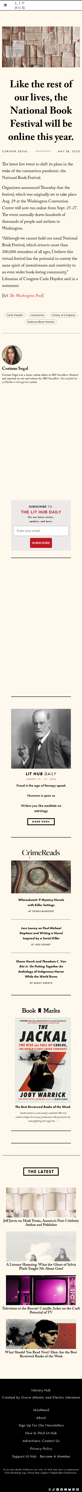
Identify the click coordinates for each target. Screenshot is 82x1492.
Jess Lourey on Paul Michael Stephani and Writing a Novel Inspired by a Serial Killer (41, 933)
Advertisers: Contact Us (41, 1440)
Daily (41, 773)
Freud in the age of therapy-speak (41, 785)
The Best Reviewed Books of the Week (42, 1107)
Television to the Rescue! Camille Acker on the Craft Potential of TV (41, 1311)
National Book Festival (40, 321)
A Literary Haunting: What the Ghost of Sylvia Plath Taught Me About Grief (41, 1267)
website (33, 382)
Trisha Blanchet (43, 911)
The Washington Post (25, 296)
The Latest (41, 1171)
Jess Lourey (43, 944)
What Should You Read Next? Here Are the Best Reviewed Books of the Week (41, 1355)
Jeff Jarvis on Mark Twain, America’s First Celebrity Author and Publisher (41, 1223)
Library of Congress (63, 315)
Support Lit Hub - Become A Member (41, 1456)
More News (41, 821)
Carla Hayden (15, 315)
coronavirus (37, 315)
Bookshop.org (18, 1472)
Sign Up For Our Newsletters (41, 1425)
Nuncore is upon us (41, 795)
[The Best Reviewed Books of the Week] (43, 1060)
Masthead (41, 1410)
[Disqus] (41, 437)
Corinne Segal (15, 151)
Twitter (9, 382)
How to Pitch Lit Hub (41, 1433)
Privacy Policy (41, 1448)
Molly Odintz (43, 983)
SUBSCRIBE (41, 542)
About (41, 1417)
